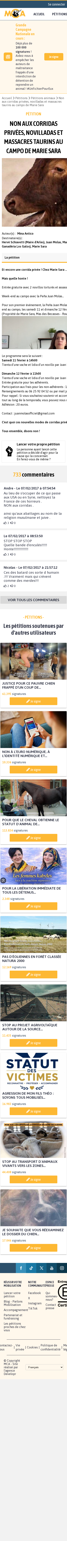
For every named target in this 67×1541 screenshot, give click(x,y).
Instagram (35, 1306)
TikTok (33, 1312)
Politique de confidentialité (50, 1351)
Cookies (32, 1350)
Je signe (53, 56)
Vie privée (20, 1351)
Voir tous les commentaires (33, 603)
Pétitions (21, 98)
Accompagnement (16, 1313)
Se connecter (56, 4)
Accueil (39, 14)
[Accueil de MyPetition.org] (15, 14)
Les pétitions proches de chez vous (14, 1330)
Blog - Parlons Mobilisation (13, 1306)
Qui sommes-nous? (52, 1300)
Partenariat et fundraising (13, 1320)
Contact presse (51, 1310)
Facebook (34, 1296)
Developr (10, 1377)
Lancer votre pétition (12, 1298)
